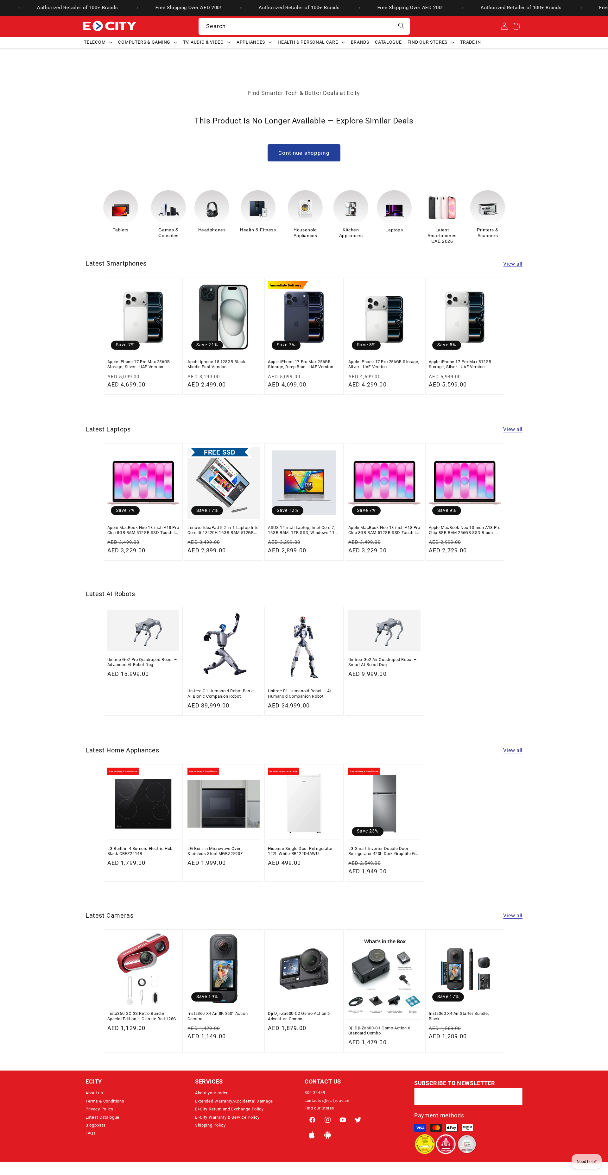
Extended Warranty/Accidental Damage (234, 1101)
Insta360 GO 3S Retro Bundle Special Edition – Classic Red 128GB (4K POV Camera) (143, 1016)
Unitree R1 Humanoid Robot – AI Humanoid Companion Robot (299, 694)
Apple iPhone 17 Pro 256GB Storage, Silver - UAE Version (383, 364)
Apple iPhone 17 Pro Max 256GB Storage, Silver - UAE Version (138, 364)
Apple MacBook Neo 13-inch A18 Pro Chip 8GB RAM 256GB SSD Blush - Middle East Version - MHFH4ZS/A (465, 530)
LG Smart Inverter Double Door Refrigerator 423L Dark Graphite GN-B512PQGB (384, 851)
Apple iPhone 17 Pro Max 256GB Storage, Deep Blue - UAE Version (300, 364)
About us (94, 1092)
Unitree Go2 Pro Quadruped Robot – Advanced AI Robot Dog (142, 662)
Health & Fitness (212, 229)
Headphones (166, 229)
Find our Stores (319, 1108)
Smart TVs (485, 229)
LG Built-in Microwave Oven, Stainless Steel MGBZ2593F (215, 851)
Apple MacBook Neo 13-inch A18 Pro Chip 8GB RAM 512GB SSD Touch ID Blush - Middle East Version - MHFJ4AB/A (143, 530)
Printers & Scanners (442, 232)
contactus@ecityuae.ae (327, 1100)
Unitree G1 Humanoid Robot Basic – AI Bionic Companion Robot (222, 694)
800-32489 (315, 1092)
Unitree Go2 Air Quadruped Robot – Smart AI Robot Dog (382, 662)
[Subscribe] (514, 1096)
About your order (211, 1092)
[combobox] (304, 26)
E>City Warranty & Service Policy (227, 1117)
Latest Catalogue (102, 1117)
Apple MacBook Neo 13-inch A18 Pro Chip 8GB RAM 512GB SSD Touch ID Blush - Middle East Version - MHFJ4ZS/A (384, 530)
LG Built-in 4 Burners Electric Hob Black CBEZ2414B (140, 851)
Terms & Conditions (105, 1101)
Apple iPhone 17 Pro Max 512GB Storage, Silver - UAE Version (460, 364)
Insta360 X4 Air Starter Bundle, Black (459, 1016)
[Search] (401, 26)
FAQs (91, 1133)
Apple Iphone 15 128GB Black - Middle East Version (217, 364)
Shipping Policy (210, 1125)
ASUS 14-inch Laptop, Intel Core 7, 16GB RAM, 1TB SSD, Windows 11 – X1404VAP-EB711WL (303, 530)
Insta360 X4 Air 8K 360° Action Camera (217, 1016)
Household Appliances (260, 232)
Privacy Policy (99, 1109)
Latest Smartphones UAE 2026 (396, 235)
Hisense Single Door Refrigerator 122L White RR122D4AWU (300, 851)
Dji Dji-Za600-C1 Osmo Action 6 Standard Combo (379, 1030)
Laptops (348, 229)
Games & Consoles (123, 232)
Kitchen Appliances (305, 232)
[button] (98, 42)
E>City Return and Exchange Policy (229, 1109)
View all (512, 264)
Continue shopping (304, 153)
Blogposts (95, 1125)
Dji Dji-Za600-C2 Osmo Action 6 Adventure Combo (299, 1016)
